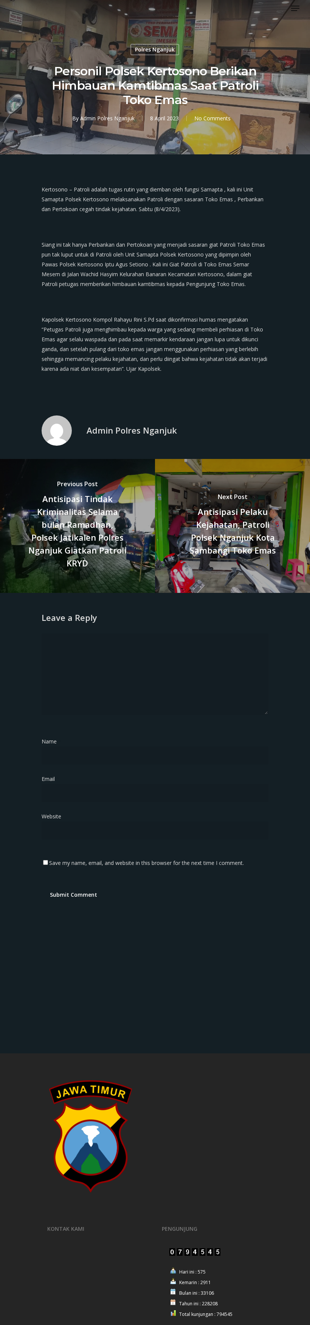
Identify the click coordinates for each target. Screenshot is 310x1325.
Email (50, 778)
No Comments (212, 118)
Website (51, 816)
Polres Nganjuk (155, 49)
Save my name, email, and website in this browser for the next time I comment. (146, 862)
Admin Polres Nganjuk (107, 118)
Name (51, 741)
